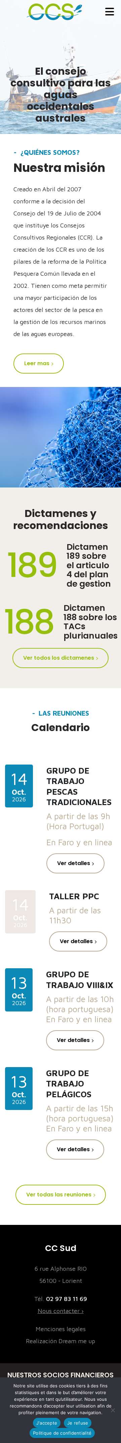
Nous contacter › (61, 1310)
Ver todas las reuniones (58, 1194)
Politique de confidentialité (62, 1433)
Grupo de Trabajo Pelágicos (68, 1083)
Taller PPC (74, 896)
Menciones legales (61, 1328)
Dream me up (76, 1340)
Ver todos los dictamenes (58, 658)
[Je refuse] (112, 1410)
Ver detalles (73, 863)
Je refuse (77, 1423)
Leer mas (36, 363)
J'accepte (46, 1423)
